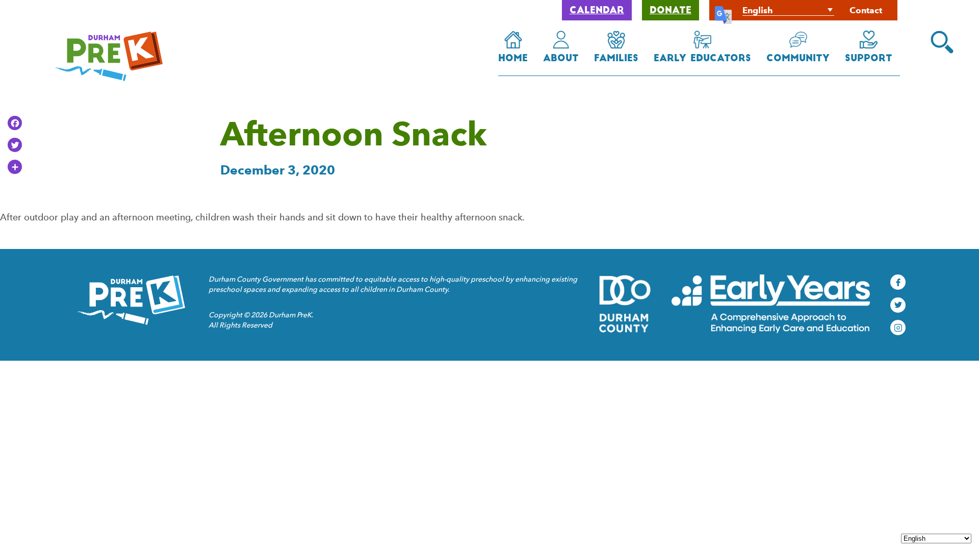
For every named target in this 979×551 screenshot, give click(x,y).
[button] (942, 42)
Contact (865, 10)
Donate (670, 11)
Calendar (597, 11)
